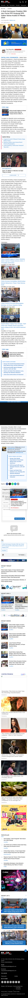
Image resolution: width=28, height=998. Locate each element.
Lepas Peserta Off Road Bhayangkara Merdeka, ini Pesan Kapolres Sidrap (13, 580)
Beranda (3, 8)
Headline (10, 8)
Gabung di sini (19, 452)
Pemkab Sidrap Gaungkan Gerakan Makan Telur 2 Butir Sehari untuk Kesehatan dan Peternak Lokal (17, 662)
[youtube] (16, 982)
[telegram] (15, 484)
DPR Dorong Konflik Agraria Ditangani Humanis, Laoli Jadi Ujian (17, 466)
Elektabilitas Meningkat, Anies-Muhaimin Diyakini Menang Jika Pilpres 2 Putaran (13, 864)
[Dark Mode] (20, 2)
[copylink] (18, 484)
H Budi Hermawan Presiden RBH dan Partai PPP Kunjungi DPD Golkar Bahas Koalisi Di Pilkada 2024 (13, 546)
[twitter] (10, 484)
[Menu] (25, 2)
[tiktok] (19, 982)
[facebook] (7, 484)
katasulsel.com (11, 448)
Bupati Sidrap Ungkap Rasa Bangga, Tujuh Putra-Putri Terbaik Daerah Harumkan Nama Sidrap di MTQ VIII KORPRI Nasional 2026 (17, 654)
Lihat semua (13, 53)
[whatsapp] (12, 484)
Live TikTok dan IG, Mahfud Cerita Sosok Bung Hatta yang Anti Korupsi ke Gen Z (15, 845)
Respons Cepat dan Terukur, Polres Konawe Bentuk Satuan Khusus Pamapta (14, 857)
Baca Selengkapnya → (15, 507)
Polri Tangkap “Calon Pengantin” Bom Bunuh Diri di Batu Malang (15, 839)
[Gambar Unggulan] (14, 38)
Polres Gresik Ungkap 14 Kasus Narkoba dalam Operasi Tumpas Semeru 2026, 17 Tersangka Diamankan (17, 112)
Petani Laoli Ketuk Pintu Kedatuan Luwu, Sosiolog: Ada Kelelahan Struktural (17, 472)
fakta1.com (12, 20)
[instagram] (13, 982)
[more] (26, 896)
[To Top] (25, 950)
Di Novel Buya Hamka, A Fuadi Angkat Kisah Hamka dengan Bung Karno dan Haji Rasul (14, 851)
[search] (23, 2)
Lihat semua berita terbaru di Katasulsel (13, 374)
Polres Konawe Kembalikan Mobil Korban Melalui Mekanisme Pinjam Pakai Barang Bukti (13, 283)
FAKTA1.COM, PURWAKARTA (9, 57)
